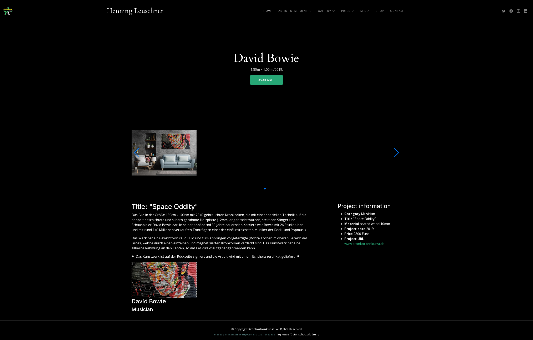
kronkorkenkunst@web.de (240, 334)
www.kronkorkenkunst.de (364, 243)
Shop (380, 10)
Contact (397, 10)
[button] (261, 188)
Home (268, 10)
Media (365, 10)
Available (266, 80)
